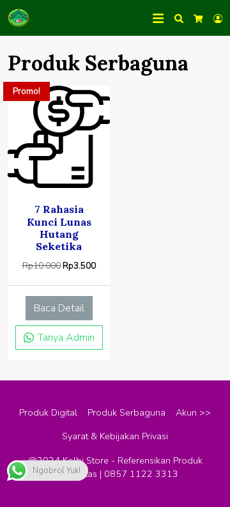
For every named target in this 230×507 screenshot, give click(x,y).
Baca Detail (59, 308)
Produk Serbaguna (126, 412)
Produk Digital (48, 412)
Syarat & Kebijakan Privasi (115, 436)
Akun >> (193, 412)
